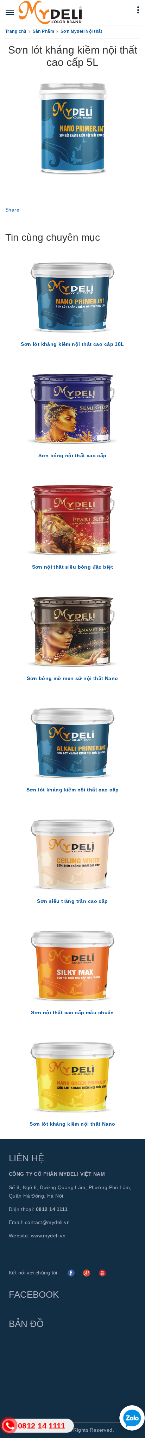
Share (12, 210)
